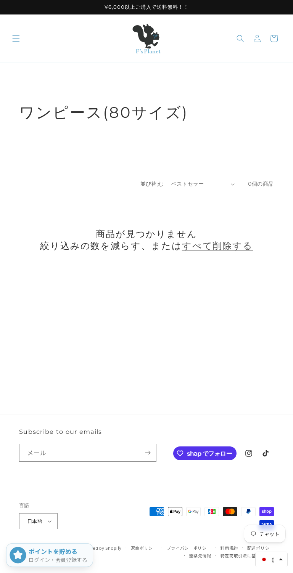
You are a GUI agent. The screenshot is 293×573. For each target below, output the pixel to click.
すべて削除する (217, 245)
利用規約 (229, 548)
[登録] (147, 453)
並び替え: (152, 183)
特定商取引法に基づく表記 (247, 555)
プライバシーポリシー (189, 548)
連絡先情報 (200, 555)
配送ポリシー (260, 548)
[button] (16, 38)
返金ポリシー (144, 548)
